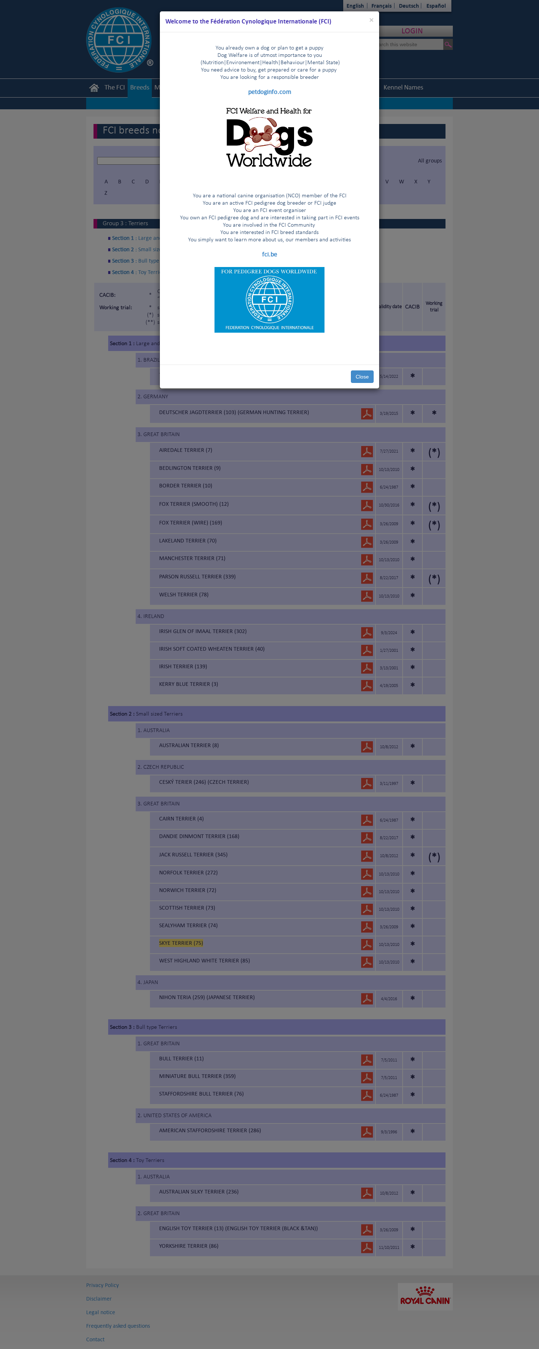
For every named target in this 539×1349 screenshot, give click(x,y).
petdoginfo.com (269, 92)
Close (362, 377)
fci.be (269, 254)
